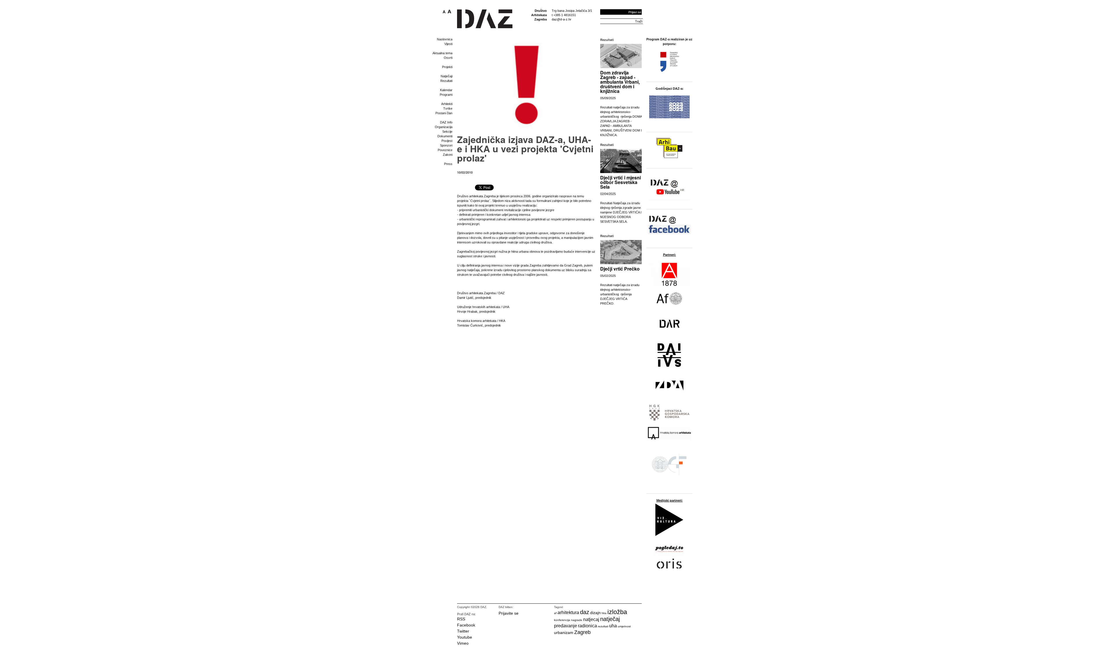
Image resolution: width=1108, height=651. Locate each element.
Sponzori (446, 145)
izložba (617, 612)
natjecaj (591, 619)
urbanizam (563, 632)
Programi (446, 94)
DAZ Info (446, 122)
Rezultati (446, 80)
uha (613, 625)
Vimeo (463, 643)
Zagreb (582, 632)
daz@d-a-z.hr (561, 19)
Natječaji (446, 76)
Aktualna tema (442, 53)
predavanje (565, 625)
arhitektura (568, 612)
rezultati (603, 626)
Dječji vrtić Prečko (620, 268)
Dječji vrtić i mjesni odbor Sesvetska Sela (620, 182)
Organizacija (443, 127)
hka (604, 613)
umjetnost (624, 626)
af (555, 613)
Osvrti (448, 57)
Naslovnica (444, 39)
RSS (461, 619)
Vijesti (448, 44)
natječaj (610, 619)
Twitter (463, 631)
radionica (587, 625)
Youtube (464, 637)
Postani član (443, 113)
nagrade (576, 620)
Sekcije (447, 131)
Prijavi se (634, 12)
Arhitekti (446, 104)
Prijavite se (509, 613)
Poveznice (445, 150)
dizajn (595, 612)
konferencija (562, 620)
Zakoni (447, 154)
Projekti (447, 67)
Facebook (466, 625)
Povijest (446, 140)
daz (584, 612)
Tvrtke (447, 108)
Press (448, 164)
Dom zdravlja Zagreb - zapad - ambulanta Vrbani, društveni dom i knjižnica (620, 81)
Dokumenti (444, 136)
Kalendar (446, 90)
